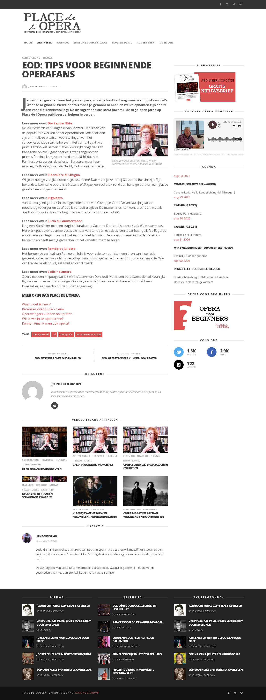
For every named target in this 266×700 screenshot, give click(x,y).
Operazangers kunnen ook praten (47, 314)
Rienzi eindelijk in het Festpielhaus (137, 654)
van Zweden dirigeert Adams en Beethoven (203, 247)
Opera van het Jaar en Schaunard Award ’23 (37, 495)
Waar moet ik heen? (36, 304)
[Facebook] (220, 4)
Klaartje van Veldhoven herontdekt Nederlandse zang (95, 514)
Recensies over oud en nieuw (43, 309)
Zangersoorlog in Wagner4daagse (137, 622)
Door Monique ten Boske (50, 611)
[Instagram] (227, 4)
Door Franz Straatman (125, 678)
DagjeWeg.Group (86, 692)
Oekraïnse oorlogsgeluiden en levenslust (134, 607)
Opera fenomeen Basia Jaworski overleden (145, 466)
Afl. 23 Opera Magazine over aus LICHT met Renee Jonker (217, 154)
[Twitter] (234, 4)
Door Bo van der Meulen (50, 674)
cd (54, 334)
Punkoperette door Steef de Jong (197, 269)
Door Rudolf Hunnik (123, 614)
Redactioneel (33, 464)
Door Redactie (44, 629)
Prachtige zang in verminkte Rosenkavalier (133, 671)
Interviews (150, 509)
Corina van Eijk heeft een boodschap (214, 654)
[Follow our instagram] (179, 365)
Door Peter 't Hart (122, 627)
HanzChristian (46, 536)
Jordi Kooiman (36, 86)
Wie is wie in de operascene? (42, 319)
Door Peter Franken (123, 659)
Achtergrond (31, 57)
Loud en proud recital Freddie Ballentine (133, 639)
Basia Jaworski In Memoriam (93, 465)
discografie (66, 334)
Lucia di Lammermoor (65, 221)
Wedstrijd (47, 489)
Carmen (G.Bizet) (185, 205)
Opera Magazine (181, 154)
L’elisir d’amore (59, 272)
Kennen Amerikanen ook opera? (45, 323)
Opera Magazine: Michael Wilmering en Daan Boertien (143, 514)
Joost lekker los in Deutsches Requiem (64, 654)
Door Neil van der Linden (50, 646)
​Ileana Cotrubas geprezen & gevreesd (63, 606)
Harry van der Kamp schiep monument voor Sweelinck (64, 622)
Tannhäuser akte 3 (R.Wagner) (195, 184)
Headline (61, 459)
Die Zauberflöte (60, 123)
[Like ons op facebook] (212, 352)
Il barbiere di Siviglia (64, 175)
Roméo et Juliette (62, 249)
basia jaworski (41, 334)
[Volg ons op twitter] (179, 352)
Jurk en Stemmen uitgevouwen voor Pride (63, 639)
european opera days (89, 334)
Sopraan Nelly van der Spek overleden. (64, 670)
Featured (47, 459)
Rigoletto (55, 198)
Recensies (98, 509)
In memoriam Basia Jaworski (42, 468)
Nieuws (48, 57)
